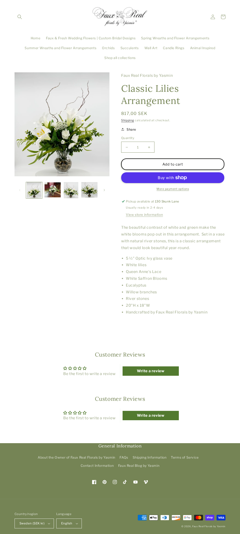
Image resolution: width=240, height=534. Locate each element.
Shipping (127, 120)
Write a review (150, 371)
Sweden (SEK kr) (32, 523)
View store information (144, 215)
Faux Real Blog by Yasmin (138, 466)
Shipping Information (150, 457)
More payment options (173, 189)
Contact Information (97, 466)
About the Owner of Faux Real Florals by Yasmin (76, 457)
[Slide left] (20, 190)
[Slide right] (104, 190)
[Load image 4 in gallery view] (89, 190)
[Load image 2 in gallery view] (53, 190)
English (66, 523)
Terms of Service (185, 457)
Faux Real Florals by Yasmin (208, 526)
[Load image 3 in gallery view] (71, 190)
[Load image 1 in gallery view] (34, 190)
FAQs (124, 457)
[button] (20, 17)
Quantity (127, 138)
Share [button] (131, 129)
